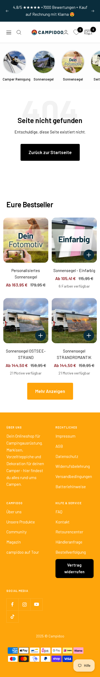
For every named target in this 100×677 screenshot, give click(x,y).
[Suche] (19, 32)
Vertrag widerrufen (74, 568)
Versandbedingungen (73, 476)
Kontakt (62, 521)
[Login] (65, 32)
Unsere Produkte (20, 521)
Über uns (14, 511)
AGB (59, 446)
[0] (76, 32)
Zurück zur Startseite (50, 152)
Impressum (65, 436)
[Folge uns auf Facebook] (12, 604)
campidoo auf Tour (22, 552)
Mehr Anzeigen (50, 391)
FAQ (58, 511)
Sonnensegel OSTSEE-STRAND (26, 354)
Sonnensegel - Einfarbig (74, 270)
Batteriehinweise (70, 486)
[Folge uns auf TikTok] (12, 616)
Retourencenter (69, 531)
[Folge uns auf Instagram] (24, 604)
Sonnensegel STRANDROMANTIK (74, 354)
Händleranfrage (68, 542)
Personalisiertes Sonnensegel (25, 273)
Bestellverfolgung (70, 552)
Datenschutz (66, 456)
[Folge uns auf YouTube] (36, 604)
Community (16, 531)
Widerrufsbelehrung (72, 466)
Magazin (13, 542)
